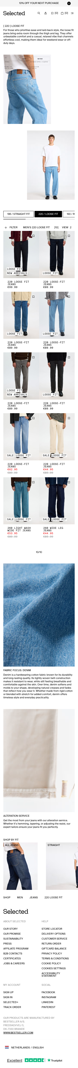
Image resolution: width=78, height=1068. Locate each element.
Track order (12, 1007)
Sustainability (13, 939)
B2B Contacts (12, 954)
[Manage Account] (45, 13)
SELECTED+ (10, 1002)
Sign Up (8, 992)
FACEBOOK (48, 992)
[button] (21, 254)
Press (7, 944)
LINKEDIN (47, 1002)
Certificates (12, 958)
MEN (20, 897)
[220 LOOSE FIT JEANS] (21, 254)
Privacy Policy (52, 954)
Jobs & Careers (14, 963)
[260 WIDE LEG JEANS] (57, 501)
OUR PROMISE (12, 934)
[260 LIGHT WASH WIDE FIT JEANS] (21, 501)
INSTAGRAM (49, 997)
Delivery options (54, 934)
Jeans (34, 897)
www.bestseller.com (18, 1033)
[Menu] (72, 13)
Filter (13, 227)
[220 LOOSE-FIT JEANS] (57, 254)
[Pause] (68, 3)
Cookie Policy (51, 963)
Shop (6, 897)
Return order (51, 944)
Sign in (7, 997)
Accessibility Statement (51, 974)
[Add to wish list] (33, 236)
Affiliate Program (15, 949)
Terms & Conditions (55, 958)
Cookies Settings (54, 968)
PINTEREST (48, 1007)
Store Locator (52, 929)
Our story (10, 929)
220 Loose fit (53, 897)
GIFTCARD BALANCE (54, 949)
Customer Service (54, 939)
